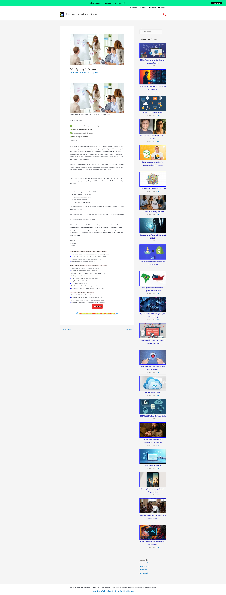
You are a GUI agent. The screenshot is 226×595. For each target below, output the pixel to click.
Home (94, 591)
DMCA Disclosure (128, 591)
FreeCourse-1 (87, 73)
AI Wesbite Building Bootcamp (152, 466)
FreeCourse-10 (144, 566)
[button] (164, 14)
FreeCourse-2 (143, 570)
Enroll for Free (97, 306)
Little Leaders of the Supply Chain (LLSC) (153, 188)
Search (141, 28)
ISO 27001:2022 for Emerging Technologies (153, 416)
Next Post (130, 330)
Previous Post (65, 330)
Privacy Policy (101, 591)
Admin (157, 65)
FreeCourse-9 (143, 573)
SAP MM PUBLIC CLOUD (152, 393)
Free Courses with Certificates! (82, 14)
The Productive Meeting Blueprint (153, 212)
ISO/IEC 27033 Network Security (153, 113)
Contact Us (118, 591)
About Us (110, 591)
